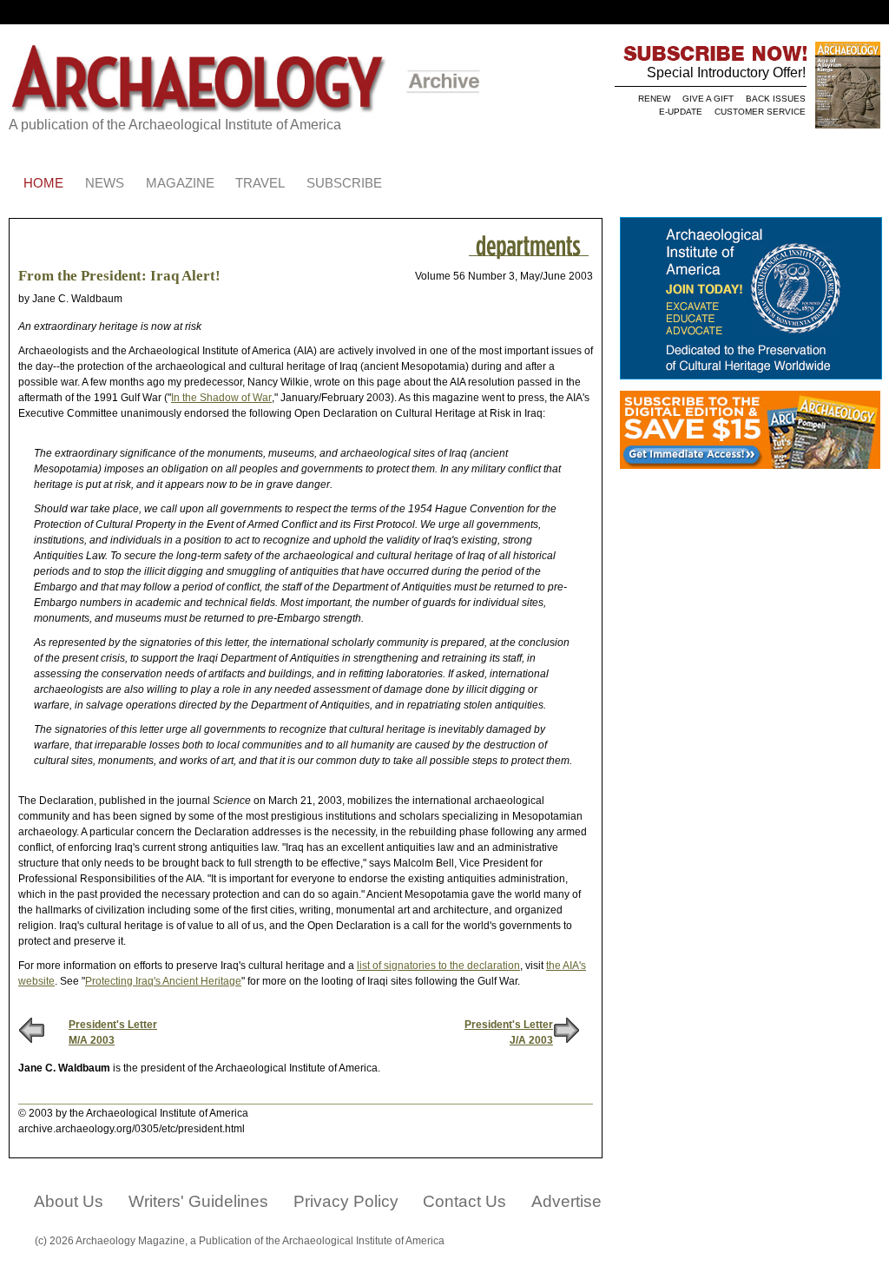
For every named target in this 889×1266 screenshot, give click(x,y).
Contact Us (464, 1201)
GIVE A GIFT (708, 98)
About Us (68, 1201)
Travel (260, 183)
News (104, 183)
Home (43, 183)
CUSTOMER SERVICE (760, 111)
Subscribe (344, 183)
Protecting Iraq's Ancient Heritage (163, 981)
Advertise (566, 1201)
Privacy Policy (345, 1201)
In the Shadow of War (221, 398)
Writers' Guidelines (198, 1201)
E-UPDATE (680, 111)
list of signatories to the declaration (438, 965)
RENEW (654, 98)
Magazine (180, 183)
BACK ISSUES (776, 98)
